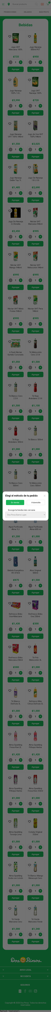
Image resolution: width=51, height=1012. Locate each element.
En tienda (15, 502)
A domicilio (36, 502)
